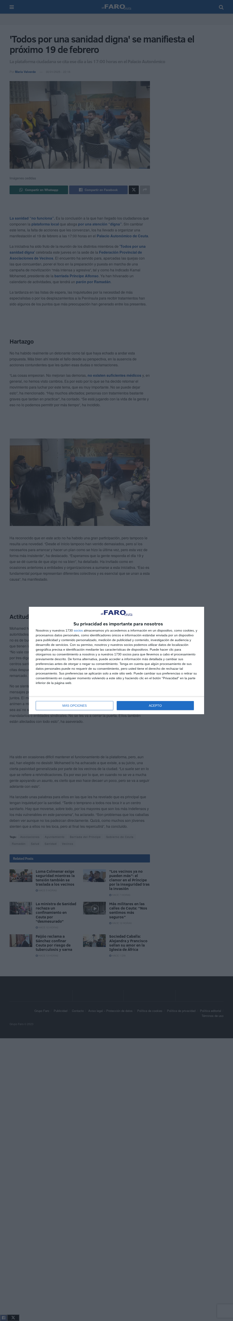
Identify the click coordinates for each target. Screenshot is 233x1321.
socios (78, 630)
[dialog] (116, 660)
